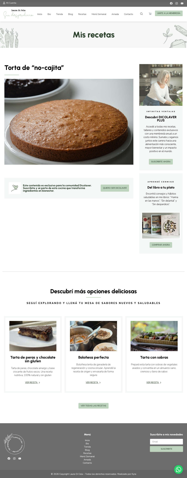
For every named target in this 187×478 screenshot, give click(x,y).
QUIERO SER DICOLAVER (115, 188)
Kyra (134, 474)
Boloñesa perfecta (93, 357)
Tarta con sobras (154, 357)
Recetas (82, 14)
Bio (49, 14)
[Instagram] (176, 3)
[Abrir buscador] (141, 14)
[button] (178, 469)
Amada (115, 14)
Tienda (59, 14)
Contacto (128, 14)
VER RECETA (31, 382)
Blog (70, 14)
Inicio (39, 14)
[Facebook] (171, 3)
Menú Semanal (99, 14)
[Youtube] (182, 3)
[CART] (150, 14)
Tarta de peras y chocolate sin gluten (32, 359)
